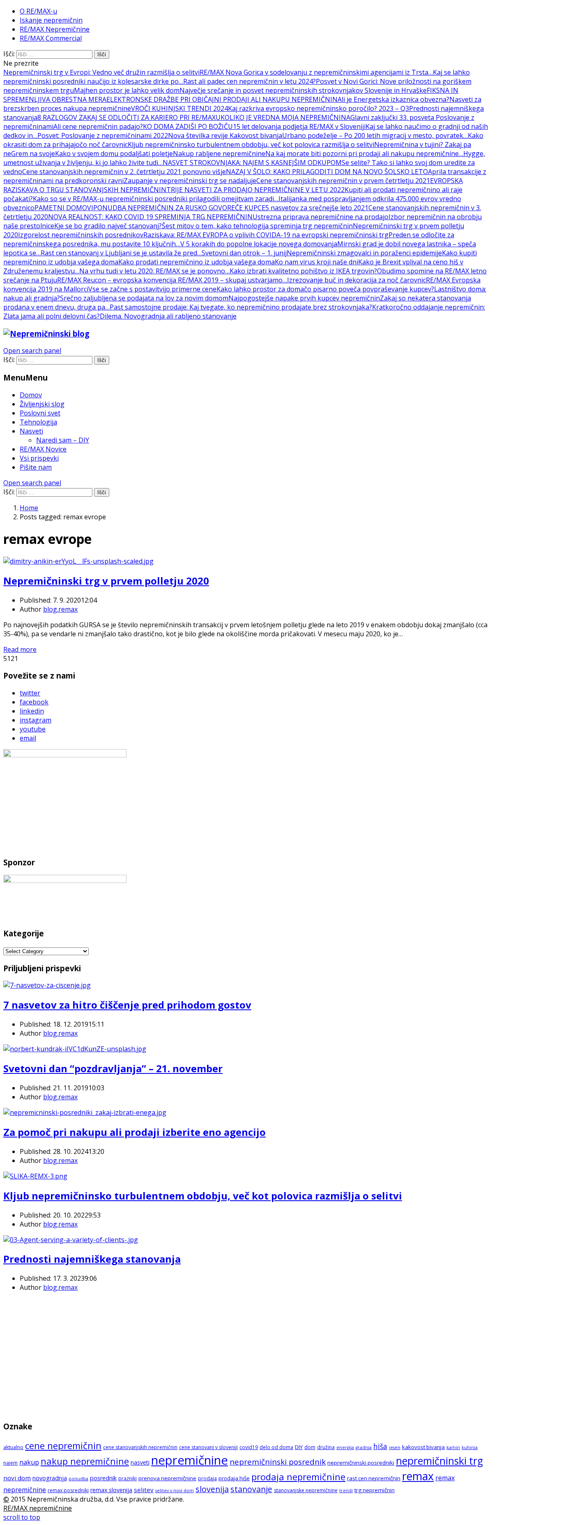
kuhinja (470, 1447)
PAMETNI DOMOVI (63, 207)
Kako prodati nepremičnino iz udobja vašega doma (196, 261)
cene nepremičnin (63, 1445)
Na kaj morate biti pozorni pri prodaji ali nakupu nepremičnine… (364, 153)
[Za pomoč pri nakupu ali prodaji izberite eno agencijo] (84, 1112)
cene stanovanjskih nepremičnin (140, 1447)
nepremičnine (189, 1460)
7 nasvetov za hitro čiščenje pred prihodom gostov (127, 1004)
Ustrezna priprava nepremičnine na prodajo (321, 216)
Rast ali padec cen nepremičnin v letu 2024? (249, 81)
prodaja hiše (234, 1478)
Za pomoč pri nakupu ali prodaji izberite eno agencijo (134, 1132)
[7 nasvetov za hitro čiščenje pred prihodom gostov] (47, 985)
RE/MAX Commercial (51, 38)
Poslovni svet (40, 412)
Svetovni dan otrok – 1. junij (244, 252)
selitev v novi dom (174, 1490)
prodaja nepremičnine (298, 1476)
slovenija (212, 1489)
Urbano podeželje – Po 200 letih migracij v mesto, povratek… (375, 135)
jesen (394, 1447)
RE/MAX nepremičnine (37, 1508)
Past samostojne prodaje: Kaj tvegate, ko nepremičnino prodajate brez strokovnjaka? (241, 307)
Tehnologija (38, 422)
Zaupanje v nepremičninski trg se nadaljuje (190, 180)
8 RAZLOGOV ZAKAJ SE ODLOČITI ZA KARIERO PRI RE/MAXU (129, 117)
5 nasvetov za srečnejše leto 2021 (316, 207)
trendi (346, 1490)
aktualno (13, 1447)
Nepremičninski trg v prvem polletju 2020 (106, 580)
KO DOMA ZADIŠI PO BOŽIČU (188, 126)
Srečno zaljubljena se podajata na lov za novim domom (144, 298)
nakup (29, 1462)
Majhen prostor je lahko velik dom (126, 90)
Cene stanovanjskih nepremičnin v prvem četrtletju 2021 (343, 180)
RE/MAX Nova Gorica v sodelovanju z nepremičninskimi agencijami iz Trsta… (316, 72)
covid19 (248, 1447)
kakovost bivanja (423, 1447)
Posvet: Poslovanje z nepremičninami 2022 (102, 135)
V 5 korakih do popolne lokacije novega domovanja (258, 243)
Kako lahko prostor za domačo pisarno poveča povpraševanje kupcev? (325, 289)
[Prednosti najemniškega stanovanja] (70, 1239)
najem (10, 1462)
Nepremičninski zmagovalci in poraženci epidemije (364, 252)
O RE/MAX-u (38, 11)
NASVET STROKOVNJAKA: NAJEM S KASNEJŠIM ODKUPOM (252, 162)
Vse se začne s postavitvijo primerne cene (152, 289)
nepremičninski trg (439, 1461)
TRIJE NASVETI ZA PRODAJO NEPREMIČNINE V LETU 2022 (255, 189)
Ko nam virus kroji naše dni (316, 261)
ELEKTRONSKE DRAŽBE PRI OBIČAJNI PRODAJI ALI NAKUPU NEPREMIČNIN (222, 99)
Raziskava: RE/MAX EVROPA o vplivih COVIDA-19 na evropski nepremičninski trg (266, 234)
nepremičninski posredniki (360, 1462)
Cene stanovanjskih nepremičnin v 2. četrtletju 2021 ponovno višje (124, 171)
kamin (453, 1447)
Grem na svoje (33, 153)
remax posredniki (68, 1490)
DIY (299, 1447)
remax (418, 1476)
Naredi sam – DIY (62, 440)
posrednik (103, 1478)
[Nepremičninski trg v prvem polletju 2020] (78, 561)
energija (345, 1447)
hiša (380, 1446)
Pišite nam (36, 467)
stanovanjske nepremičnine (306, 1490)
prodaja (207, 1478)
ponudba (78, 1478)
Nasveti (31, 431)
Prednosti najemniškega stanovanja (92, 1259)
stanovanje (251, 1489)
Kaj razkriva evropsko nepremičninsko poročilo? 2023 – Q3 (318, 108)
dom (309, 1447)
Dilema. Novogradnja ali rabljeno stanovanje (168, 316)
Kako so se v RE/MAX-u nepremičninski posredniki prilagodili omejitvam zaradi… (155, 198)
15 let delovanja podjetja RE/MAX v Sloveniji (299, 126)
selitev (144, 1490)
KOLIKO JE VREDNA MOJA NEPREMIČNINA (285, 117)
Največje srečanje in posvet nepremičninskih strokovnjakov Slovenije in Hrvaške (303, 90)
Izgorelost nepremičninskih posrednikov (80, 234)
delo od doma (276, 1447)
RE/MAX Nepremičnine (55, 29)
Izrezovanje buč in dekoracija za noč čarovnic (356, 279)
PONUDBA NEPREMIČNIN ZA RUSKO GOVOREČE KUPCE (179, 207)
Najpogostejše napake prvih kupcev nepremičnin (304, 298)
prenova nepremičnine (167, 1478)
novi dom (17, 1478)
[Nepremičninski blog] (46, 333)
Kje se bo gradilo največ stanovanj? (108, 225)
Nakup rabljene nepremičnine (219, 153)
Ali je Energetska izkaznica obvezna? (393, 99)
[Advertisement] (248, 1355)
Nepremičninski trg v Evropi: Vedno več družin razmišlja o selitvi (101, 72)
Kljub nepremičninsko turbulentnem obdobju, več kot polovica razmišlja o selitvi (251, 144)
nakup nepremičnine (85, 1461)
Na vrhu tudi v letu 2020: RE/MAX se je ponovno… (154, 270)
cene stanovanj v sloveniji (208, 1447)
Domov (31, 394)
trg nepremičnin (374, 1490)
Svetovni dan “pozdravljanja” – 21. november (113, 1068)
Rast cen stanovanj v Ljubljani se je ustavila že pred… (121, 252)
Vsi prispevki (39, 458)
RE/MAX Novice (43, 449)
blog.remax (60, 609)
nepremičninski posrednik (278, 1461)
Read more (20, 649)
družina (326, 1447)
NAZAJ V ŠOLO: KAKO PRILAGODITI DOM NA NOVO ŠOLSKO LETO (327, 171)
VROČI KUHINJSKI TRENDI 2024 (179, 108)
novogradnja (49, 1478)
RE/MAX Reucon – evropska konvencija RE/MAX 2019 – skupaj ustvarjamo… (172, 279)
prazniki (127, 1478)
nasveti (140, 1462)
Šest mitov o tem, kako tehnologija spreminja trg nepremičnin (257, 225)
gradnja (364, 1447)
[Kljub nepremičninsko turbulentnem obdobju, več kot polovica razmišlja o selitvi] (35, 1176)
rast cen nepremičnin (373, 1478)
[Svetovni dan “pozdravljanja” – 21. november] (74, 1048)
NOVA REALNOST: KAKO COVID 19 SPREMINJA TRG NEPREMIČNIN (150, 216)
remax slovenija (111, 1490)
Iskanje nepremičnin (51, 20)
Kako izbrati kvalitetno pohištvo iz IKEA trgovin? (303, 270)
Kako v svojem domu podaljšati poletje (114, 153)
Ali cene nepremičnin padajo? (98, 126)
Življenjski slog (42, 403)
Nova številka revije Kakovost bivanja (225, 135)
